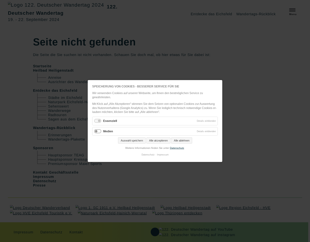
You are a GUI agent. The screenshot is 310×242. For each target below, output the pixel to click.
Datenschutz (177, 147)
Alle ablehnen (181, 140)
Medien (108, 131)
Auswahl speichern (132, 140)
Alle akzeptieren (158, 140)
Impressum (163, 154)
